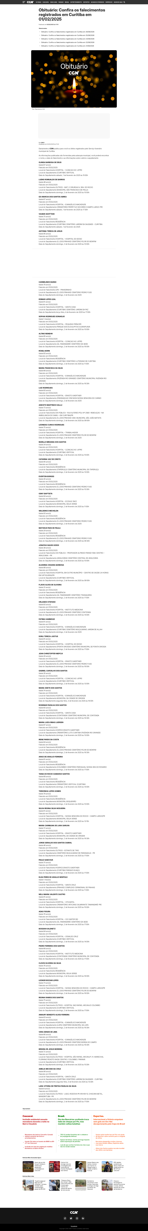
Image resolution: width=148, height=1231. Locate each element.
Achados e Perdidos (97, 2)
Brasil (67, 2)
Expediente (74, 1226)
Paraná (60, 2)
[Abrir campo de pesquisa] (124, 2)
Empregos (109, 2)
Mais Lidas (53, 2)
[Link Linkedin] (83, 1219)
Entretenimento (76, 2)
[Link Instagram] (77, 1219)
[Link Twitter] (71, 1219)
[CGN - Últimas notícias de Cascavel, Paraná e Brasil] (30, 2)
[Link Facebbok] (65, 1219)
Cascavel (46, 2)
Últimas (38, 2)
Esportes (86, 2)
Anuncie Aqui (118, 2)
